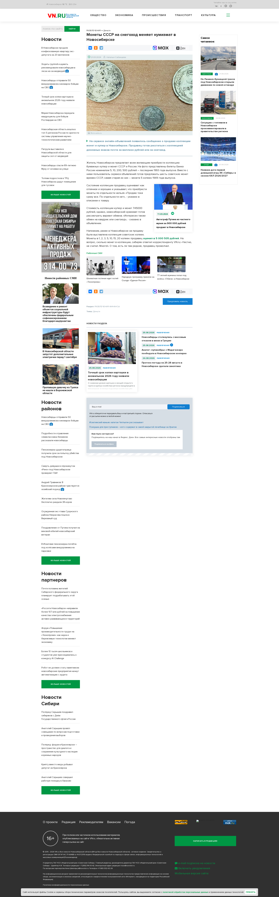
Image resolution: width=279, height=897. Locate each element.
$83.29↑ (72, 4)
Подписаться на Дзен (104, 444)
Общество (98, 15)
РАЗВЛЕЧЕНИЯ (109, 368)
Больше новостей (61, 195)
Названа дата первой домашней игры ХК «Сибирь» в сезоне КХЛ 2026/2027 (218, 172)
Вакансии (114, 822)
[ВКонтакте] (90, 48)
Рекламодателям (91, 822)
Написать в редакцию (205, 841)
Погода (129, 822)
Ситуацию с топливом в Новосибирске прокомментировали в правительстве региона (214, 127)
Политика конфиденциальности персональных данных (66, 885)
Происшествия (154, 15)
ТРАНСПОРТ (206, 74)
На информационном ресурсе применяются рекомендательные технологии (75, 874)
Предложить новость (177, 301)
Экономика (124, 15)
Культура (208, 15)
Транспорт (183, 15)
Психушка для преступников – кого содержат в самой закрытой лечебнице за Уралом (133, 427)
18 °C (64, 4)
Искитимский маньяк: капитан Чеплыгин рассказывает (116, 422)
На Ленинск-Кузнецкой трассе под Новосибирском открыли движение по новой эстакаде (218, 82)
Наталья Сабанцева (116, 57)
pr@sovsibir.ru (83, 868)
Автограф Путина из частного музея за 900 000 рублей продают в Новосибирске (173, 223)
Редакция (68, 822)
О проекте (50, 822)
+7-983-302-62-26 (105, 868)
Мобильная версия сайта (192, 873)
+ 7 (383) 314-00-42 (86, 866)
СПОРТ (206, 165)
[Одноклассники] (96, 48)
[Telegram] (101, 48)
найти (72, 29)
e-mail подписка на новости (196, 863)
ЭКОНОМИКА (207, 118)
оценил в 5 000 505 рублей (161, 238)
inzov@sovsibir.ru (127, 866)
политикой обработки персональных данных (185, 892)
